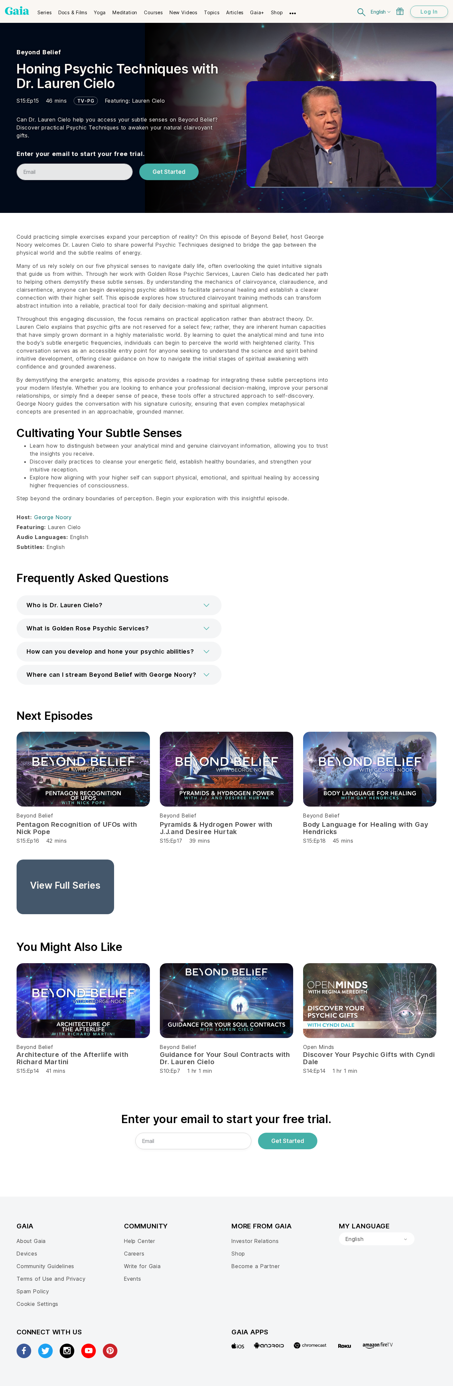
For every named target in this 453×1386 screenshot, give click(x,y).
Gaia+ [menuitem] (257, 12)
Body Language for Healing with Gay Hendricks (365, 828)
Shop (238, 1253)
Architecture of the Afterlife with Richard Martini (72, 1058)
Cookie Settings (37, 1304)
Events (132, 1278)
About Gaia (31, 1241)
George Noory (53, 517)
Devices (27, 1253)
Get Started (169, 172)
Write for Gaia (142, 1266)
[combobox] (377, 1239)
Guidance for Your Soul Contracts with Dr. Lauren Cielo (225, 1058)
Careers (134, 1253)
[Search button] (362, 11)
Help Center (139, 1241)
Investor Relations (255, 1241)
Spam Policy (33, 1291)
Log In (429, 11)
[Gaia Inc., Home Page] (17, 10)
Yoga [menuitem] (100, 12)
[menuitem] (44, 10)
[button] (119, 605)
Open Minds (318, 1047)
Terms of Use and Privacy (51, 1278)
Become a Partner (255, 1266)
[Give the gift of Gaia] (400, 11)
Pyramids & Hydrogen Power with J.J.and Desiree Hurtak (216, 828)
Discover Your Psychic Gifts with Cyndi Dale (369, 1058)
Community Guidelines (45, 1266)
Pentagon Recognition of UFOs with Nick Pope (77, 828)
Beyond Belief (39, 52)
